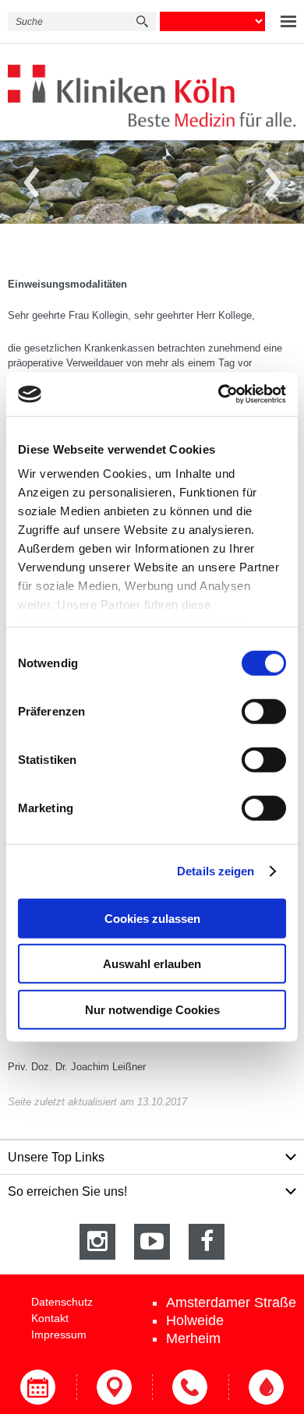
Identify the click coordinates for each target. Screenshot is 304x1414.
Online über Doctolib (38, 1387)
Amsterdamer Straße (231, 1302)
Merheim (193, 1338)
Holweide (195, 1320)
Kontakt (50, 1318)
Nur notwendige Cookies (152, 1009)
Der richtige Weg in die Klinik (114, 1387)
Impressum (59, 1334)
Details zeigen (215, 871)
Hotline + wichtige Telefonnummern (190, 1387)
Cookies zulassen (152, 917)
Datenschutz (62, 1302)
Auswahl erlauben (152, 963)
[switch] (264, 710)
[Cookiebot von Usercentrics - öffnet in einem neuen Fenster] (218, 394)
